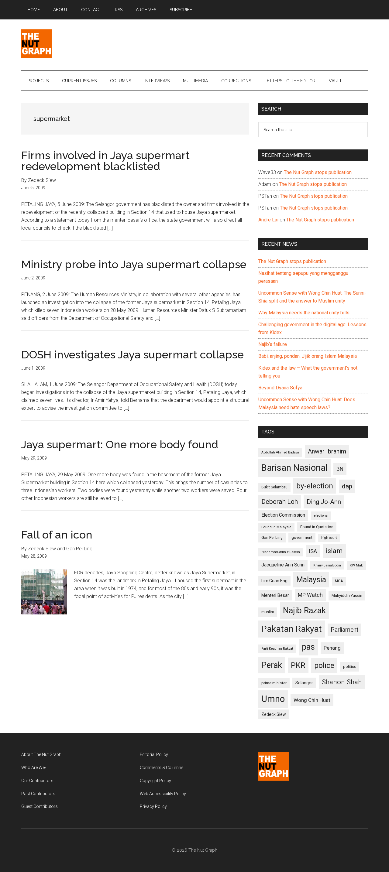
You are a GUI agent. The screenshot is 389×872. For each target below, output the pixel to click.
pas (308, 647)
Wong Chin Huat (312, 700)
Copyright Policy (155, 780)
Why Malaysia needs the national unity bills (303, 313)
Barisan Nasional (294, 468)
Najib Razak (304, 610)
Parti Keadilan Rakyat (277, 649)
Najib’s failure (272, 344)
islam (334, 551)
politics (349, 666)
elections (321, 516)
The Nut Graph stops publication (318, 172)
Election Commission (283, 515)
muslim (267, 612)
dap (347, 486)
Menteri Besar (275, 595)
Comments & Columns (162, 767)
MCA (339, 581)
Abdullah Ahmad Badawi (280, 452)
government (301, 537)
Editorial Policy (154, 754)
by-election (314, 485)
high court (329, 538)
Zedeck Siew (273, 714)
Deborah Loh (279, 501)
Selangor (304, 683)
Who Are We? (33, 767)
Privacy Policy (153, 806)
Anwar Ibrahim (327, 451)
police (324, 665)
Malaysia (311, 579)
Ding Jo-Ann (324, 501)
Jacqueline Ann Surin (283, 565)
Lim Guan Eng (274, 580)
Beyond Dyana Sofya (280, 388)
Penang (332, 648)
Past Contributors (38, 793)
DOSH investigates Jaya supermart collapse (132, 354)
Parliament (344, 629)
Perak (271, 665)
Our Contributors (37, 780)
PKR (298, 665)
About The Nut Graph (41, 754)
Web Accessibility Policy (163, 793)
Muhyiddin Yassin (347, 595)
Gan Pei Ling (272, 537)
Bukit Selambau (274, 487)
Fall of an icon (56, 534)
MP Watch (310, 595)
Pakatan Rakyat (291, 629)
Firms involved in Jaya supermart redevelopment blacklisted (105, 161)
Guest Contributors (39, 806)
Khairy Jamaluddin (327, 565)
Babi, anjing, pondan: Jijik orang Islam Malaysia (307, 356)
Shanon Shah (342, 682)
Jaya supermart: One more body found (119, 444)
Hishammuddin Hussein (280, 552)
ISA (313, 551)
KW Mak (356, 565)
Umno (273, 699)
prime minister (274, 683)
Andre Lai (268, 220)
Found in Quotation (316, 527)
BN (339, 469)
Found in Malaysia (276, 527)
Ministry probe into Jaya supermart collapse (133, 264)
